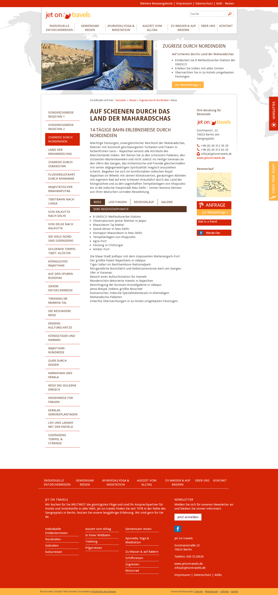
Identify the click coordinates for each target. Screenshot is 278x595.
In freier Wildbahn (97, 535)
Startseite (120, 100)
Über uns (208, 26)
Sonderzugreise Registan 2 (61, 127)
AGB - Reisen (225, 3)
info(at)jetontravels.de (216, 154)
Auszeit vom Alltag (152, 28)
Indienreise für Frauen (60, 400)
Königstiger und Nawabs (61, 338)
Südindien (52, 545)
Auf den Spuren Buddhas (60, 276)
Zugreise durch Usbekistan (60, 164)
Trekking (91, 541)
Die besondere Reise (59, 313)
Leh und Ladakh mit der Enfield (60, 425)
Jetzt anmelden (187, 517)
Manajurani (211, 591)
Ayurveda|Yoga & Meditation (121, 28)
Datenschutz (204, 3)
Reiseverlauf (144, 202)
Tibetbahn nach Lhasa (61, 201)
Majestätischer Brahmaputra (60, 189)
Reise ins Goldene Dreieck (62, 387)
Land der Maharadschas (60, 152)
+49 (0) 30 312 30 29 (214, 145)
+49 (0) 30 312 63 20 (214, 150)
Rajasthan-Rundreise (57, 350)
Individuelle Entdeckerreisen (59, 28)
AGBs (218, 575)
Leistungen (117, 202)
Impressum (184, 3)
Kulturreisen (53, 552)
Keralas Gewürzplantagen (63, 412)
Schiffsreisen (134, 558)
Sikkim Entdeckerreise (60, 288)
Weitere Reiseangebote (156, 3)
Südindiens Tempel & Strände (57, 439)
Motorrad (132, 570)
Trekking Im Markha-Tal (57, 301)
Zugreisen (132, 564)
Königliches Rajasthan (58, 263)
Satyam (198, 591)
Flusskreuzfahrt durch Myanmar (61, 176)
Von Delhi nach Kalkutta (60, 226)
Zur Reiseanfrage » (188, 85)
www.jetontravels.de (211, 158)
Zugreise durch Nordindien (60, 139)
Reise (97, 202)
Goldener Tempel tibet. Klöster (62, 251)
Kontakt (226, 26)
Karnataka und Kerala (60, 375)
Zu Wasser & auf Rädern (183, 28)
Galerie (167, 202)
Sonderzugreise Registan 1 (61, 114)
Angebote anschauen (103, 591)
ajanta (234, 591)
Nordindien (53, 539)
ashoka (224, 591)
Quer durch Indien (57, 363)
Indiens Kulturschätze (60, 325)
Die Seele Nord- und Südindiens (60, 238)
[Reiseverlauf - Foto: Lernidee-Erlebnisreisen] (214, 196)
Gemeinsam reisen (90, 28)
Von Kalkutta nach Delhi (59, 214)
